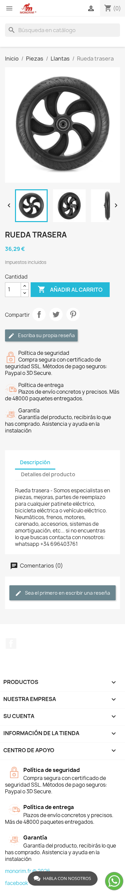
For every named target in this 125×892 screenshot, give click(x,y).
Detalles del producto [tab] (48, 474)
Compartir (39, 314)
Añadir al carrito (70, 289)
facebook (16, 883)
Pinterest (73, 314)
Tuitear (56, 314)
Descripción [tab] (35, 462)
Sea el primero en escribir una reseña (67, 593)
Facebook (11, 643)
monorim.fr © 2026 (27, 871)
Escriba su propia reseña (46, 335)
